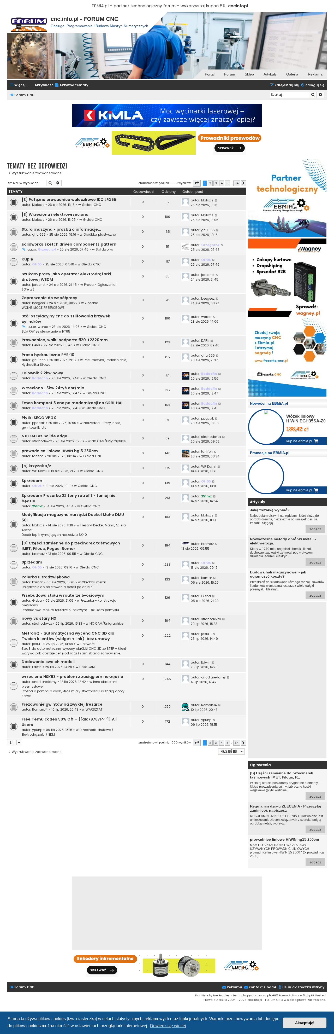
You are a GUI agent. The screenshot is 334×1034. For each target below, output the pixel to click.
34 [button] (236, 183)
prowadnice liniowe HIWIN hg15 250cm (60, 451)
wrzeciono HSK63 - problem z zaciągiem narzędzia (72, 676)
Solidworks (104, 249)
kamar (37, 582)
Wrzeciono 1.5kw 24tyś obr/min (53, 388)
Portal (209, 74)
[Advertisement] (287, 680)
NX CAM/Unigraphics (109, 441)
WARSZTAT (94, 709)
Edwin (36, 667)
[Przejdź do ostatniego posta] (216, 200)
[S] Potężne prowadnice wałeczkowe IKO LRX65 (69, 199)
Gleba (37, 600)
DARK (36, 345)
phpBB (271, 995)
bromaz (38, 553)
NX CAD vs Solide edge (44, 436)
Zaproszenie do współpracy (49, 297)
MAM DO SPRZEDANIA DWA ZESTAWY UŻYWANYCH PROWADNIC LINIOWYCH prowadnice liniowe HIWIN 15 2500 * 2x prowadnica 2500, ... (287, 850)
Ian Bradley (221, 995)
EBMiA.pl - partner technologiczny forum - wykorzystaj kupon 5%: (159, 6)
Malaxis (38, 204)
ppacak (38, 423)
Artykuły (270, 74)
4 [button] (222, 183)
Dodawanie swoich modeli (48, 661)
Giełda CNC (91, 204)
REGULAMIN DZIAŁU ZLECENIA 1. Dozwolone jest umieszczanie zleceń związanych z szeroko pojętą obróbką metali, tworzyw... (286, 818)
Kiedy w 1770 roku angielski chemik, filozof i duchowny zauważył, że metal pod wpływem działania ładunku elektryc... (285, 550)
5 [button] (227, 183)
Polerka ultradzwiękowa (46, 577)
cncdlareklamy (44, 681)
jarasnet (38, 284)
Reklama (315, 74)
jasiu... (37, 644)
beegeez (38, 303)
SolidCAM (87, 667)
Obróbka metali (94, 582)
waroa (43, 326)
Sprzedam (32, 480)
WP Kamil (39, 471)
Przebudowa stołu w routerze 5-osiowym (63, 595)
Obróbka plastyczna (100, 234)
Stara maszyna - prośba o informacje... (61, 229)
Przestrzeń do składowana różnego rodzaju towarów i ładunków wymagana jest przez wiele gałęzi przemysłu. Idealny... (287, 583)
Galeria (292, 74)
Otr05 (37, 264)
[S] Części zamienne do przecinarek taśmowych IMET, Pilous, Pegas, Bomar (71, 546)
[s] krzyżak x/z (36, 465)
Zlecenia (91, 303)
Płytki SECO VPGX (39, 417)
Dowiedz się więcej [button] (168, 1026)
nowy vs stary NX (39, 618)
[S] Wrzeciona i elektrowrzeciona (55, 214)
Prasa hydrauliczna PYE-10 (48, 354)
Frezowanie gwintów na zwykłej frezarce (62, 704)
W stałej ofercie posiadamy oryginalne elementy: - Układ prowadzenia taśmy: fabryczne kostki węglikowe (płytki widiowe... (285, 784)
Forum (229, 74)
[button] (197, 183)
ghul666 (39, 234)
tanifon (38, 456)
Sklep (249, 74)
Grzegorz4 (47, 249)
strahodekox (42, 441)
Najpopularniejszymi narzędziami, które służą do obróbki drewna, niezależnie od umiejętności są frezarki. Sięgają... (285, 519)
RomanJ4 (40, 709)
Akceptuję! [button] (304, 1023)
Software (87, 644)
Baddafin (40, 378)
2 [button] (210, 183)
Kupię (27, 259)
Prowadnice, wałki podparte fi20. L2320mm (65, 339)
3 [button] (216, 183)
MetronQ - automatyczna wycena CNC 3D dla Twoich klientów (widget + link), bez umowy (68, 636)
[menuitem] (71, 85)
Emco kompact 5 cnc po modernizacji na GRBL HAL (72, 402)
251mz (37, 506)
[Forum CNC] (29, 22)
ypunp (37, 730)
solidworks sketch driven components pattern (69, 244)
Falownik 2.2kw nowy (42, 373)
